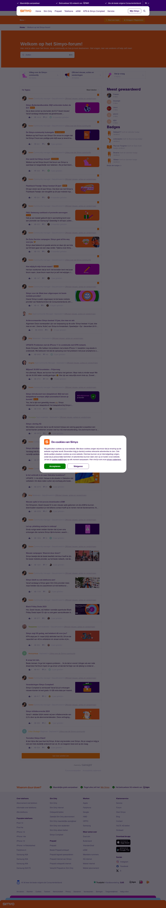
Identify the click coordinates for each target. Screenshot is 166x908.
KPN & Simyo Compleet (94, 10)
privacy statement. (114, 459)
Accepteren (54, 466)
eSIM (78, 10)
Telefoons (68, 10)
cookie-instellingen (59, 459)
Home (38, 10)
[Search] (144, 11)
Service (111, 10)
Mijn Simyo (134, 11)
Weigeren (78, 466)
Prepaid (58, 10)
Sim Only (48, 10)
